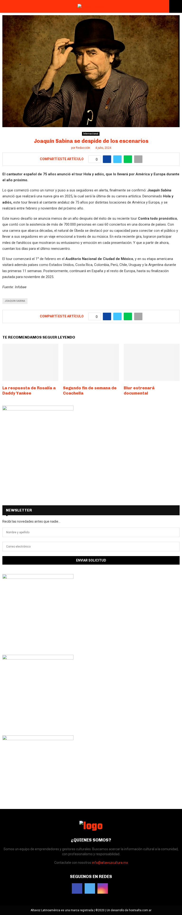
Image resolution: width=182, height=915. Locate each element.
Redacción (83, 147)
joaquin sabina (15, 301)
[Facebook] (77, 888)
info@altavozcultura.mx (110, 862)
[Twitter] (90, 888)
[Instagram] (102, 888)
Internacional (90, 133)
